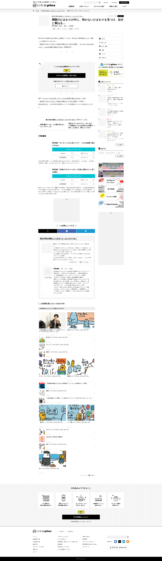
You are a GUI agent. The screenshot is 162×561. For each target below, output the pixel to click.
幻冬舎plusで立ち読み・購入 (73, 149)
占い (119, 153)
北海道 (70, 28)
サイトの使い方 (62, 539)
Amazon (63, 153)
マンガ (103, 54)
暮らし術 (103, 42)
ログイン (115, 2)
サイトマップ (86, 546)
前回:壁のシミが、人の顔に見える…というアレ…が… (52, 125)
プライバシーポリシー (88, 541)
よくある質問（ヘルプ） (64, 549)
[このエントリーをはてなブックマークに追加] (123, 542)
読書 (103, 50)
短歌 (54, 28)
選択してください (84, 262)
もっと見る (119, 144)
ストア (125, 6)
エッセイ (64, 28)
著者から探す (113, 6)
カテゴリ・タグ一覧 (38, 546)
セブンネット (84, 157)
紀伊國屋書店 (62, 157)
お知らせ (104, 57)
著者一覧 (35, 549)
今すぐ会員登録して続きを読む (67, 75)
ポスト (121, 16)
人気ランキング (84, 6)
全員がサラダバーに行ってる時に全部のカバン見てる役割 (58, 44)
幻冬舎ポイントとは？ (63, 546)
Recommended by (84, 475)
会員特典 (60, 544)
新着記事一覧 (36, 539)
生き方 (37, 10)
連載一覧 (35, 544)
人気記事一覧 (36, 541)
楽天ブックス (84, 153)
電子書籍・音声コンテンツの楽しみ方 (68, 541)
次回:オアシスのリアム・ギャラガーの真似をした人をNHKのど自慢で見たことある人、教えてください (80, 125)
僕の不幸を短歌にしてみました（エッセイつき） (53, 10)
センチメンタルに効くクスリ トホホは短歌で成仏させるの (61, 98)
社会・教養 (104, 46)
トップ (34, 536)
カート (106, 2)
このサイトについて (63, 536)
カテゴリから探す (99, 6)
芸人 (59, 28)
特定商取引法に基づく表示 (89, 544)
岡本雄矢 (56, 268)
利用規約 (84, 539)
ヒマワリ (77, 28)
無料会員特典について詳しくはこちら (81, 521)
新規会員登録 (124, 2)
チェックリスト (111, 153)
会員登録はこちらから (82, 517)
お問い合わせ (86, 536)
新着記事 (71, 6)
